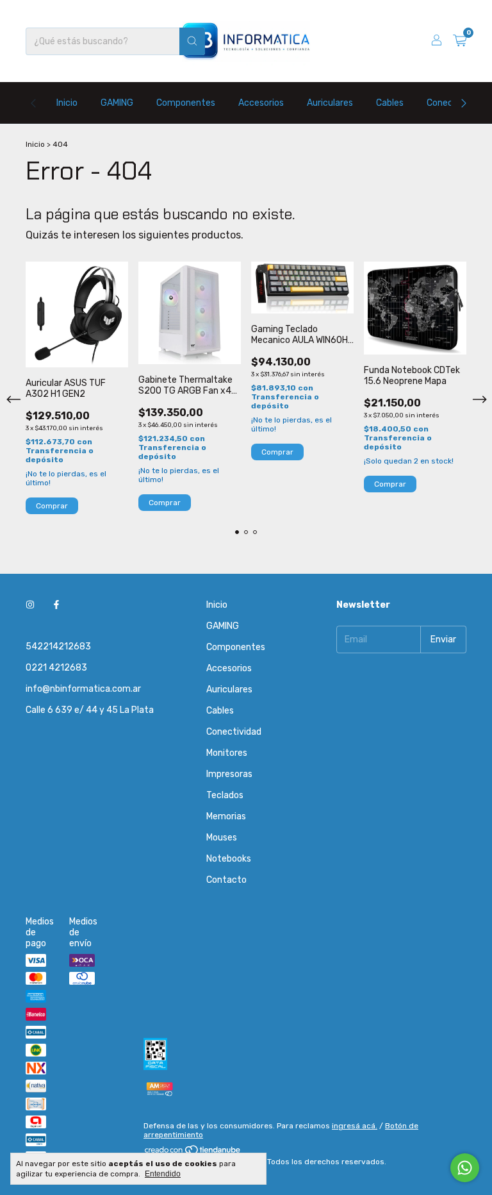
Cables (390, 102)
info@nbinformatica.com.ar (83, 688)
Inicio (67, 102)
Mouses (221, 837)
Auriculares (330, 102)
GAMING (117, 102)
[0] (459, 41)
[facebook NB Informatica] (56, 604)
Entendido (163, 1173)
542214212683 (58, 646)
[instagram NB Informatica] (30, 604)
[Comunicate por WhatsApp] (464, 1167)
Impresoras (229, 774)
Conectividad (233, 731)
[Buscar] (192, 41)
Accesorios (261, 102)
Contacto (226, 879)
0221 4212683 (56, 667)
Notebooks (228, 858)
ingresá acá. (354, 1125)
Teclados (224, 795)
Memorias (226, 816)
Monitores (226, 753)
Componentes (185, 102)
